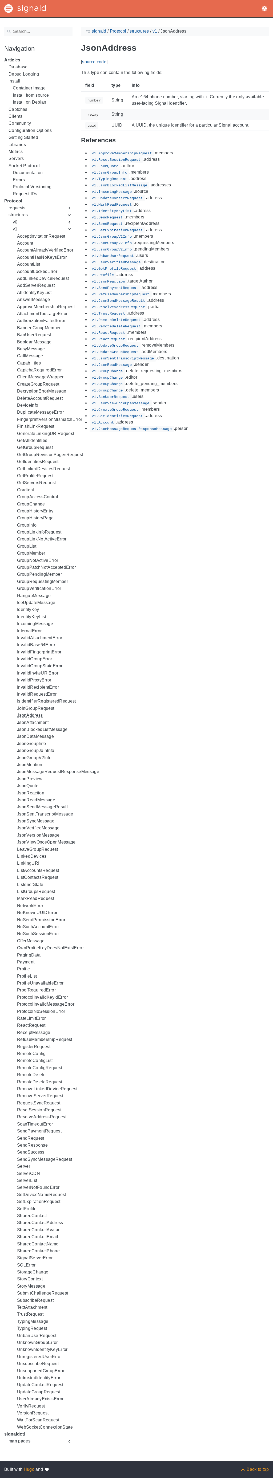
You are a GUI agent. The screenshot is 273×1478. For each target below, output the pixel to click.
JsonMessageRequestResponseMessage (58, 771)
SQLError (26, 1265)
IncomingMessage (35, 623)
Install (14, 81)
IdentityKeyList (31, 616)
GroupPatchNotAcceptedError (46, 567)
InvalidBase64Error (36, 644)
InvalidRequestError (37, 694)
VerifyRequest (31, 1406)
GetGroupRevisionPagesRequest (50, 454)
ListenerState (30, 884)
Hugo (29, 1469)
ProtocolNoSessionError (41, 1011)
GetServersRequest (36, 482)
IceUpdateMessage (36, 602)
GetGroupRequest (35, 447)
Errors (19, 180)
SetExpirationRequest (39, 1201)
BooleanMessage (34, 342)
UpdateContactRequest (40, 1384)
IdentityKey (28, 609)
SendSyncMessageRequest (44, 1159)
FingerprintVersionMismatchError (49, 419)
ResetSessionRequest (39, 1110)
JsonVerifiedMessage (38, 828)
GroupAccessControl (37, 497)
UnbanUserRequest (36, 1335)
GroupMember (31, 553)
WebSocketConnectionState (45, 1427)
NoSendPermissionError (41, 920)
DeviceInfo (27, 405)
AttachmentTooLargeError (42, 313)
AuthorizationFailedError (41, 320)
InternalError (29, 631)
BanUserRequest (34, 334)
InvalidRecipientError (38, 687)
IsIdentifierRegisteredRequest (46, 701)
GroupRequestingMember (42, 581)
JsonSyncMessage (35, 821)
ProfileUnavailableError (40, 983)
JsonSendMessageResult (42, 807)
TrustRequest (30, 1314)
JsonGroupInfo (31, 743)
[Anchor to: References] (122, 140)
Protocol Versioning (32, 187)
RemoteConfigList (35, 1060)
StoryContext (30, 1279)
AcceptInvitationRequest (41, 236)
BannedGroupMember (39, 328)
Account (25, 243)
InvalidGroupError (34, 659)
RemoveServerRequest (40, 1095)
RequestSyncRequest (38, 1103)
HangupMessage (34, 595)
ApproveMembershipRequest (46, 306)
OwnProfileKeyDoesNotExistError (50, 948)
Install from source (31, 95)
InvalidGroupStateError (39, 666)
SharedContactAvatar (38, 1230)
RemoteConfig (31, 1053)
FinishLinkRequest (35, 426)
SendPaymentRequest (39, 1131)
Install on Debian (29, 102)
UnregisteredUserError (39, 1356)
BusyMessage (31, 349)
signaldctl (14, 1434)
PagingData (29, 955)
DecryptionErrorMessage (41, 391)
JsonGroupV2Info (34, 757)
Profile (23, 969)
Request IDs (25, 193)
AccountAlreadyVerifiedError (45, 250)
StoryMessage (31, 1286)
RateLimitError (31, 1018)
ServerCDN (28, 1173)
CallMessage (30, 356)
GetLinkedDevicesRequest (43, 468)
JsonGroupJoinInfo (35, 750)
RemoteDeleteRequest (39, 1082)
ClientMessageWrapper (40, 377)
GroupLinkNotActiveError (42, 539)
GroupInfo (27, 525)
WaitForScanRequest (38, 1420)
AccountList (28, 264)
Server (23, 1166)
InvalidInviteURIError (37, 673)
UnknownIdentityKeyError (42, 1349)
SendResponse (32, 1145)
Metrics (16, 151)
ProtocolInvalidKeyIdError (42, 997)
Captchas (18, 109)
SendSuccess (31, 1152)
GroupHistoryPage (35, 518)
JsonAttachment (33, 722)
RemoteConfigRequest (39, 1067)
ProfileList (27, 976)
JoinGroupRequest (35, 708)
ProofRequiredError (36, 990)
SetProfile (27, 1208)
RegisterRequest (33, 1046)
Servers (16, 158)
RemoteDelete (31, 1074)
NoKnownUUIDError (37, 912)
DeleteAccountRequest (40, 398)
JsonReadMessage (36, 800)
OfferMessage (31, 941)
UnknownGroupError (37, 1342)
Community (20, 123)
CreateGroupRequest (38, 384)
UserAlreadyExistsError (40, 1399)
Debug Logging (24, 74)
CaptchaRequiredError (39, 370)
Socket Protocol (24, 165)
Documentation (28, 172)
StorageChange (32, 1272)
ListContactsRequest (37, 877)
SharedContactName (38, 1244)
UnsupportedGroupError (41, 1371)
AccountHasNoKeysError (42, 257)
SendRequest (30, 1138)
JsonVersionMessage (38, 835)
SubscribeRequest (35, 1300)
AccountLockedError (37, 271)
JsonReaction (30, 793)
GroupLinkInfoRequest (39, 532)
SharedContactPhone (38, 1251)
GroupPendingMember (39, 574)
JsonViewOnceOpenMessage (46, 842)
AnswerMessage (33, 299)
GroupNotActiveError (37, 560)
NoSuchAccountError (38, 926)
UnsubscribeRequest (38, 1363)
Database (18, 67)
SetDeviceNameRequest (41, 1194)
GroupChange (31, 504)
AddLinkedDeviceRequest (43, 278)
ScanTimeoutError (35, 1124)
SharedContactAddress (40, 1222)
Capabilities (29, 363)
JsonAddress (30, 715)
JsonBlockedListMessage (42, 729)
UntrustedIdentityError (38, 1377)
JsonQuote (27, 785)
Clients (15, 116)
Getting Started (23, 137)
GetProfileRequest (35, 475)
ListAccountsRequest (38, 870)
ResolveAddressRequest (41, 1117)
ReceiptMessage (33, 1032)
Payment (25, 962)
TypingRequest (32, 1328)
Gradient (25, 490)
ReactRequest (31, 1025)
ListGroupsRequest (36, 891)
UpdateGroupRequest (38, 1392)
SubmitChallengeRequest (42, 1293)
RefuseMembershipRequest (44, 1039)
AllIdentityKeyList (34, 292)
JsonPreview (30, 779)
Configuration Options (30, 130)
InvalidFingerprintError (39, 652)
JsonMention (29, 764)
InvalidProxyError (34, 680)
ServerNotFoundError (38, 1187)
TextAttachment (32, 1307)
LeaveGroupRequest (37, 849)
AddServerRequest (36, 285)
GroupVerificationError (39, 588)
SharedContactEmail (37, 1236)
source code (94, 62)
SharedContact (32, 1215)
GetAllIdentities (32, 440)
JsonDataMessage (35, 736)
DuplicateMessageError (40, 412)
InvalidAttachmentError (39, 638)
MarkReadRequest (35, 898)
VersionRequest (33, 1413)
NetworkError (30, 905)
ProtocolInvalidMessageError (45, 1004)
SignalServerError (35, 1258)
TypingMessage (32, 1321)
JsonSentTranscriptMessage (45, 814)
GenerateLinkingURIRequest (45, 433)
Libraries (17, 144)
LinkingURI (28, 863)
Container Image (29, 88)
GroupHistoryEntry (35, 511)
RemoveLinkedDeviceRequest (47, 1089)
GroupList (26, 546)
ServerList (27, 1180)
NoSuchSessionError (38, 933)
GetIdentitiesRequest (38, 461)
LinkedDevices (31, 856)
